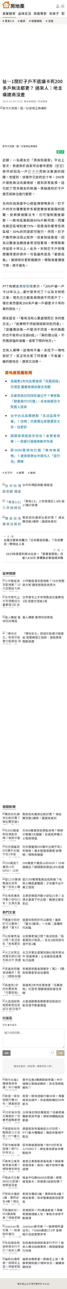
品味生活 (24, 13)
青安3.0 (9, 21)
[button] (63, 6)
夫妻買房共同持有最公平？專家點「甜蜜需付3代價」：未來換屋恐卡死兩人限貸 (35, 401)
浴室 (50, 21)
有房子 (54, 13)
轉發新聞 (26, 286)
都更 (21, 472)
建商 (33, 472)
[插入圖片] (52, 1053)
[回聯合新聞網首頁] (6, 4)
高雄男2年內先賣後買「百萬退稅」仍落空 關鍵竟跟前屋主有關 (35, 384)
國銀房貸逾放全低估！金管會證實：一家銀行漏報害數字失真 (35, 438)
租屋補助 (36, 21)
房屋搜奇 (9, 13)
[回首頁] (13, 4)
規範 (6, 1053)
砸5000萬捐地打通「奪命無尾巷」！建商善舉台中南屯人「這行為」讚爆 (35, 456)
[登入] (58, 6)
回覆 (60, 1053)
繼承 (22, 21)
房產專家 (40, 13)
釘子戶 (9, 472)
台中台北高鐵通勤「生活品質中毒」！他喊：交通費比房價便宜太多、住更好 (35, 421)
